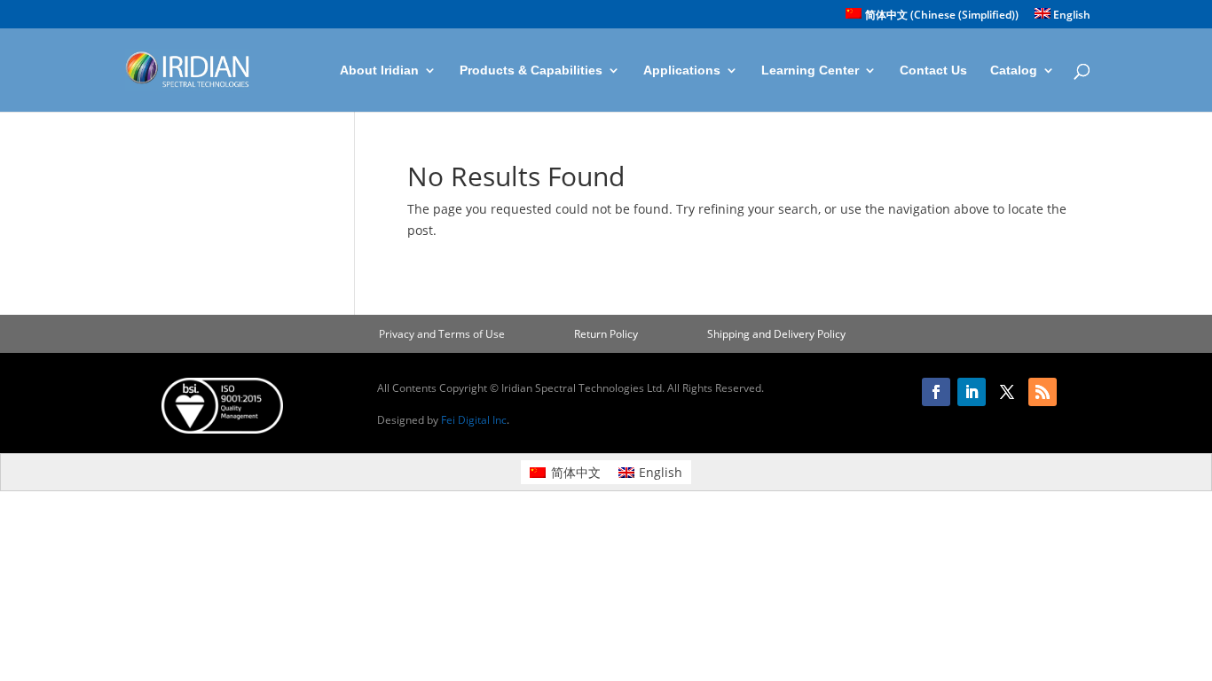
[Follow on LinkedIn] (971, 392)
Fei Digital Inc (474, 419)
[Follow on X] (1007, 392)
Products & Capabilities (531, 70)
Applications (681, 70)
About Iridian (379, 70)
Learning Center (810, 70)
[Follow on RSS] (1042, 392)
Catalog (1013, 70)
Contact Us (933, 70)
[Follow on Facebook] (936, 392)
